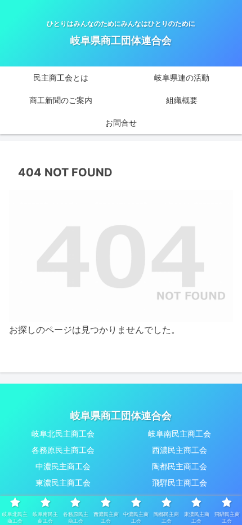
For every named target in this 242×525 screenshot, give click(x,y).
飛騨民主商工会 (179, 482)
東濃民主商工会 (63, 482)
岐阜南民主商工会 (179, 433)
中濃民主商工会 (63, 466)
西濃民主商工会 (179, 450)
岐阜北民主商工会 (63, 433)
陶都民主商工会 (179, 466)
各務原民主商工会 (63, 450)
